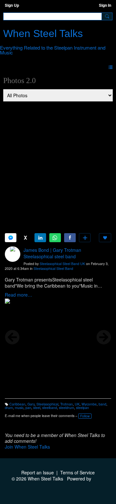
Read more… (18, 294)
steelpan (82, 407)
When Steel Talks (43, 33)
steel (36, 407)
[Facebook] (70, 237)
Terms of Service (77, 472)
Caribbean (17, 404)
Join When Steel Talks (27, 446)
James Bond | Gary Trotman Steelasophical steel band (52, 253)
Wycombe (89, 404)
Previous (12, 337)
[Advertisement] (58, 163)
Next (103, 337)
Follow (85, 416)
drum (9, 407)
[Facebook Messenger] (10, 237)
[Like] (105, 237)
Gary (30, 404)
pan (28, 407)
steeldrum (66, 407)
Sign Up (12, 5)
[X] (25, 237)
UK (77, 404)
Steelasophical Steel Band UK (62, 263)
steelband (49, 407)
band (102, 404)
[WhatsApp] (55, 237)
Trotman (66, 404)
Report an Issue (37, 472)
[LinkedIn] (40, 237)
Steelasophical (47, 404)
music (19, 407)
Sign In (105, 5)
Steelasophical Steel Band (53, 268)
